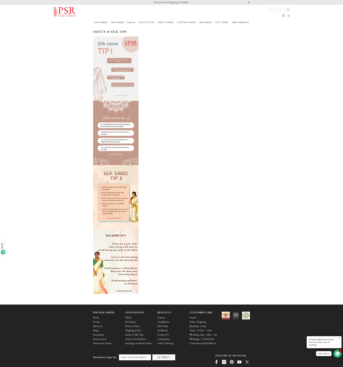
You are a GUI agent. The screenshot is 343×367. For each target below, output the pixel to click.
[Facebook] (216, 362)
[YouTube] (239, 362)
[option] (171, 2)
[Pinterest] (232, 362)
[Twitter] (247, 362)
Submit (163, 357)
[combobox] (277, 9)
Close (249, 2)
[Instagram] (224, 362)
